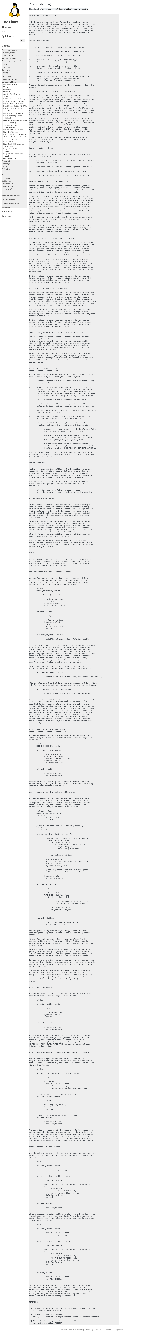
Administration (7, 178)
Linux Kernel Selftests (10, 132)
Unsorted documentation (10, 203)
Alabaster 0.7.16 (109, 1330)
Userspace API (7, 189)
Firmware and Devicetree (11, 196)
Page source (119, 1330)
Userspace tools (7, 186)
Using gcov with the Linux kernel (14, 101)
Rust (3, 174)
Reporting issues (8, 184)
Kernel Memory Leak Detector (13, 113)
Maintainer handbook (9, 58)
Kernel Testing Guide (10, 84)
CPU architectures (8, 199)
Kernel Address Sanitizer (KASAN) (14, 103)
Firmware (5, 193)
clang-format (7, 89)
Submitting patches (8, 53)
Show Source (6, 216)
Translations (6, 207)
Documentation (10, 127)
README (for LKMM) (12, 125)
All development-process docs (12, 61)
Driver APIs (6, 67)
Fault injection (7, 169)
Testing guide (6, 161)
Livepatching (6, 172)
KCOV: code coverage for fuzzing (14, 99)
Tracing (4, 166)
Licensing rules (7, 76)
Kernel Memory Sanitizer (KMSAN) (15, 106)
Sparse (5, 96)
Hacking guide (7, 164)
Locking (5, 73)
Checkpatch (7, 87)
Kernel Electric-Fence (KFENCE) (14, 129)
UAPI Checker (8, 142)
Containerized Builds (10, 158)
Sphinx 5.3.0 (98, 1330)
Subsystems (6, 70)
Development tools (9, 82)
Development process (9, 50)
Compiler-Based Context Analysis (14, 94)
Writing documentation (10, 79)
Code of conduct (8, 55)
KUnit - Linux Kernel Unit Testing (14, 134)
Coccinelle (6, 91)
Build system (6, 181)
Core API (5, 65)
